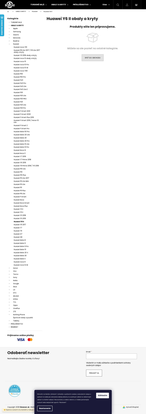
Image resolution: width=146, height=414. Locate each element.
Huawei (16, 44)
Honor (15, 268)
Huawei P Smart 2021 (22, 111)
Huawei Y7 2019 (20, 156)
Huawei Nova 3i (20, 150)
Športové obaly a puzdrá (23, 317)
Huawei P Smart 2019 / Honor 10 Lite (26, 121)
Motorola (16, 38)
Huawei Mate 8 (20, 240)
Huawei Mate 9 (20, 243)
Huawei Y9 (18, 231)
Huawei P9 (18, 187)
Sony (15, 277)
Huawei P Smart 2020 (22, 114)
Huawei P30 (18, 92)
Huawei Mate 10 (20, 249)
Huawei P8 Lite (19, 193)
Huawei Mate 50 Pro (22, 131)
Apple (15, 28)
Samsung (17, 31)
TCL (14, 302)
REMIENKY (14, 327)
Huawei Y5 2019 (20, 218)
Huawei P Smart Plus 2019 (24, 117)
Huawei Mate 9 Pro (21, 246)
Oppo (15, 305)
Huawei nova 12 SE (21, 265)
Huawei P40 (18, 80)
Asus (15, 286)
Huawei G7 (18, 234)
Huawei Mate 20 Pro (22, 141)
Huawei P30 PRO (20, 99)
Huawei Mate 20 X (21, 252)
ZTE (14, 311)
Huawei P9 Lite (19, 184)
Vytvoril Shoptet (132, 407)
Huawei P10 (18, 172)
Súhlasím (102, 395)
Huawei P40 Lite (20, 86)
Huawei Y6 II (19, 221)
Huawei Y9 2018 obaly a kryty (25, 55)
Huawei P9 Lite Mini (21, 181)
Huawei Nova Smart (21, 203)
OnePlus (16, 308)
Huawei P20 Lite (20, 105)
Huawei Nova (19, 200)
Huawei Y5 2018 (20, 215)
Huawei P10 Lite (20, 169)
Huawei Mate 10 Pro (21, 147)
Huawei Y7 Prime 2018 (22, 159)
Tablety (16, 321)
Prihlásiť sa (94, 373)
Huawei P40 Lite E (21, 89)
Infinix (15, 299)
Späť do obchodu (92, 58)
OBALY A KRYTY (17, 25)
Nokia (15, 280)
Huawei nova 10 (20, 61)
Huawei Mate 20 (20, 138)
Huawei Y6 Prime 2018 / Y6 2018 (26, 166)
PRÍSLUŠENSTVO (17, 324)
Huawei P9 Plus (20, 190)
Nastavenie (45, 408)
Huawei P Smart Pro (21, 128)
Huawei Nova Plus (21, 206)
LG (14, 290)
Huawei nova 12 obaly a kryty (25, 58)
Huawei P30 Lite (20, 95)
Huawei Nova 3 (19, 153)
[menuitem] (38, 4)
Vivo (15, 271)
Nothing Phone (19, 314)
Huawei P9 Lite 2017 (21, 178)
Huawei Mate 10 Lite (21, 144)
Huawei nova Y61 (20, 47)
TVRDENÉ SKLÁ (16, 22)
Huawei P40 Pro (20, 83)
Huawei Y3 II (18, 209)
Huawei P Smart (20, 197)
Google (16, 283)
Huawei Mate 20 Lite (22, 135)
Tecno (15, 274)
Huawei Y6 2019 (20, 162)
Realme (16, 41)
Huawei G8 (18, 237)
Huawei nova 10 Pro (21, 64)
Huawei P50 (18, 74)
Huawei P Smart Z (21, 125)
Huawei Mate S (20, 259)
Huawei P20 (18, 102)
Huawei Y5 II (18, 212)
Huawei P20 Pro (20, 108)
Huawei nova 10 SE (21, 68)
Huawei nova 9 (20, 262)
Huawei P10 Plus (20, 175)
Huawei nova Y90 (21, 71)
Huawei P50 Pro (20, 77)
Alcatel (16, 296)
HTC (15, 293)
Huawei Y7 (18, 228)
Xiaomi (16, 35)
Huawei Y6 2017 (20, 224)
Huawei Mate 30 (20, 255)
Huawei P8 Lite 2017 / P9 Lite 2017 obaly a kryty (27, 51)
